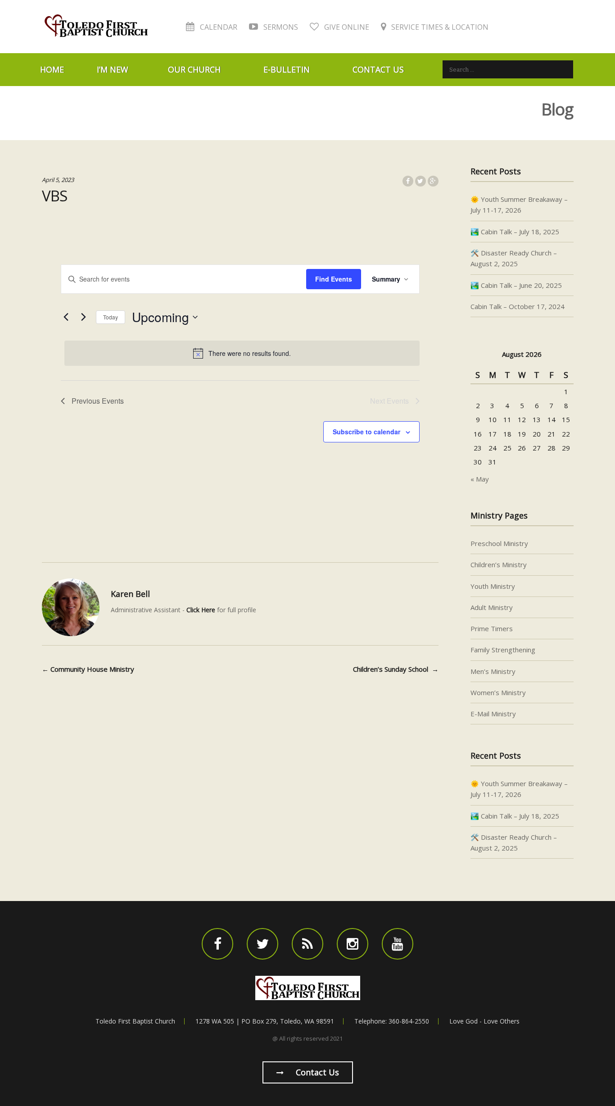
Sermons (280, 27)
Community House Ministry (88, 669)
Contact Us (378, 69)
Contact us (316, 1072)
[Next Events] (83, 317)
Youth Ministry (492, 586)
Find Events (333, 278)
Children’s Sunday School (396, 669)
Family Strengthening (502, 649)
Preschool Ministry (499, 543)
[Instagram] (352, 944)
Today (110, 317)
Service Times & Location (438, 27)
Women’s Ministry (498, 692)
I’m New (112, 69)
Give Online (345, 27)
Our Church (194, 69)
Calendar (217, 27)
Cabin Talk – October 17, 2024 (517, 306)
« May (479, 478)
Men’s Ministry (493, 671)
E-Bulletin (286, 69)
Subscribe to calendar (366, 431)
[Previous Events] (66, 317)
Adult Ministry (491, 607)
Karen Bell (130, 593)
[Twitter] (262, 944)
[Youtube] (397, 944)
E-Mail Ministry (493, 713)
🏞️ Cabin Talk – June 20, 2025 (516, 285)
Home (52, 69)
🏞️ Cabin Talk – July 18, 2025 (514, 231)
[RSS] (307, 944)
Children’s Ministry (498, 564)
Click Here (200, 609)
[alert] (242, 353)
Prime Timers (491, 628)
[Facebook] (217, 944)
